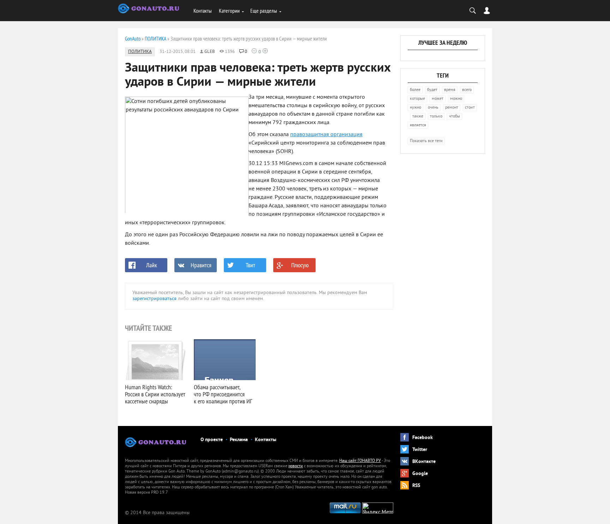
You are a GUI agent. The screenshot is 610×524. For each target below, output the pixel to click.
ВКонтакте (424, 462)
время (449, 90)
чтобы (454, 116)
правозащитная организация (326, 134)
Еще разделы (263, 10)
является (418, 125)
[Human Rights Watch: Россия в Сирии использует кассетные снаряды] (156, 359)
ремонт (451, 107)
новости (295, 466)
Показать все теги (426, 141)
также (417, 116)
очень (433, 107)
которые (417, 99)
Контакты (202, 10)
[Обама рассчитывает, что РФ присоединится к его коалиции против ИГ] (225, 359)
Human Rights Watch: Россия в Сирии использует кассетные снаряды (155, 394)
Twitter (419, 450)
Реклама (239, 440)
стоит (470, 107)
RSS (416, 486)
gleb (209, 52)
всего (467, 90)
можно (456, 99)
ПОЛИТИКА (140, 52)
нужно (415, 107)
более (415, 90)
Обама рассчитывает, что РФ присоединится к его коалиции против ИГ (223, 394)
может (437, 99)
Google (420, 474)
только (436, 116)
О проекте (212, 440)
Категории (229, 10)
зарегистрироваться (154, 299)
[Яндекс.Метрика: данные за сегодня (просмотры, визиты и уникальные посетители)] (377, 507)
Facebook (422, 438)
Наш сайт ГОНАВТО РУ (360, 461)
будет (432, 90)
